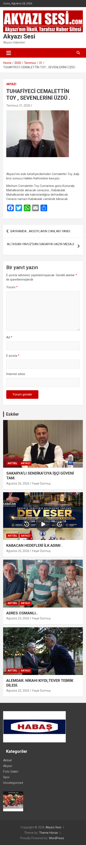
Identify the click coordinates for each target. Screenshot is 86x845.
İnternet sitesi (15, 374)
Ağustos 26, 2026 (17, 483)
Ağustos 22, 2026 (17, 690)
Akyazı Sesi (19, 36)
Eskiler (12, 414)
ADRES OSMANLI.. (22, 613)
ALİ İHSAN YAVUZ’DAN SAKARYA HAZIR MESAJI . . (41, 246)
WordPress (56, 838)
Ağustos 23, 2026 (17, 618)
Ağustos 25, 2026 (17, 551)
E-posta (12, 356)
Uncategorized (13, 783)
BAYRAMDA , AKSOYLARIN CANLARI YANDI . (41, 231)
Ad (9, 337)
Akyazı (11, 84)
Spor (6, 777)
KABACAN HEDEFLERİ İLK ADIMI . (34, 545)
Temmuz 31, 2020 (18, 105)
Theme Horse (48, 833)
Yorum (12, 287)
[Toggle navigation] (8, 53)
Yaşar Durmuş (41, 483)
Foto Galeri (10, 771)
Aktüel (12, 463)
